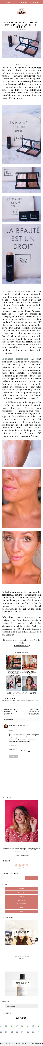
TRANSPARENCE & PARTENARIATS (29, 3)
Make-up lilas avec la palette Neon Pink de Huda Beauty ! (29, 694)
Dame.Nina (13, 725)
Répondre (13, 756)
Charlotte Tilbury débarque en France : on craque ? (29, 672)
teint (37, 700)
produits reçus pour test (31, 700)
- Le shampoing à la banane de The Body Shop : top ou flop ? (21, 983)
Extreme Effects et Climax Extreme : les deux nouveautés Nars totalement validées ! (13, 673)
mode (21, 907)
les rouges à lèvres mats (23, 73)
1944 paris (19, 700)
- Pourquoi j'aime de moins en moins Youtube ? (21, 958)
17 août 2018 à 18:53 (23, 725)
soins (21, 911)
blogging (21, 892)
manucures (21, 900)
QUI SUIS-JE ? (10, 3)
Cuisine (21, 889)
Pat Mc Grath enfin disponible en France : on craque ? (13, 694)
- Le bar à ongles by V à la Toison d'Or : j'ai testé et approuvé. (21, 932)
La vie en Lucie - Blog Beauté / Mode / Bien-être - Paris (17, 1043)
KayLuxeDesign (39, 1043)
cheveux (21, 896)
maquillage (23, 700)
